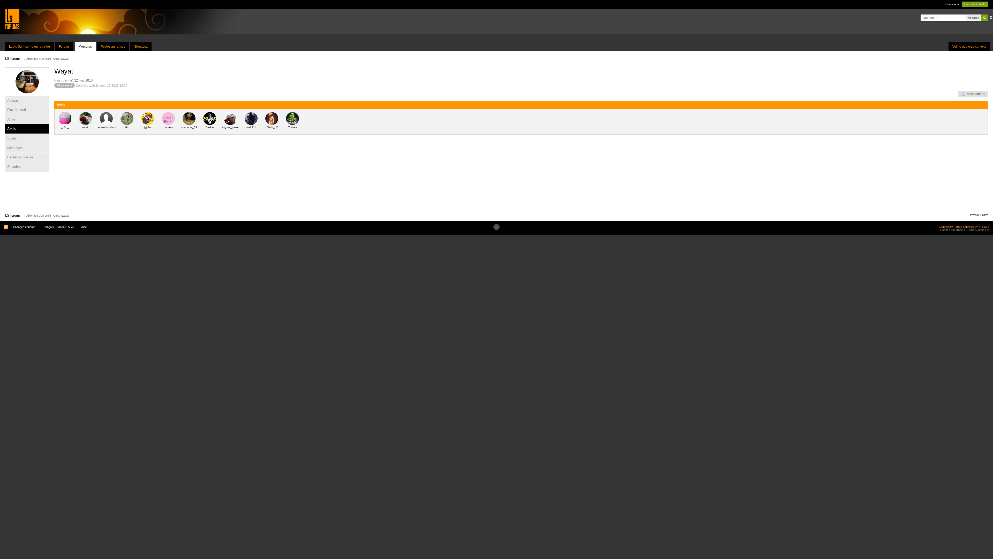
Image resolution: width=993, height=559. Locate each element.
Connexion (952, 4)
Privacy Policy (979, 214)
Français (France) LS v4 (58, 227)
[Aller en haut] (496, 227)
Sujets (12, 138)
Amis (11, 129)
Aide (84, 227)
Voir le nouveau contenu (969, 46)
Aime (11, 119)
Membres (85, 46)
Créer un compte (975, 4)
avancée (991, 18)
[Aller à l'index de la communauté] (12, 19)
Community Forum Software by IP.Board (964, 226)
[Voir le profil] (64, 118)
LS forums (13, 215)
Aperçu (12, 100)
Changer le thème (24, 227)
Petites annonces (113, 46)
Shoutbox (141, 46)
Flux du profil (17, 110)
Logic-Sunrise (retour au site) (29, 46)
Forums (64, 46)
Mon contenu (975, 94)
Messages (15, 148)
